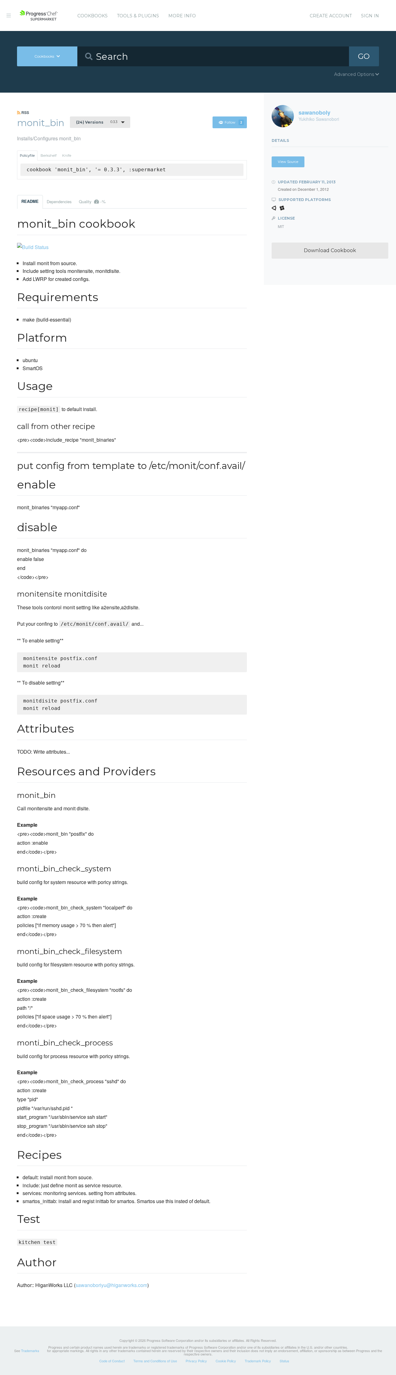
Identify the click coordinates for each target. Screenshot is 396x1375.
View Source (288, 162)
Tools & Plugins (138, 16)
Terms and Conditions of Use (155, 1360)
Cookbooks (92, 16)
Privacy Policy (196, 1360)
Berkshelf (49, 155)
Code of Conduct (112, 1360)
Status (284, 1360)
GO (364, 56)
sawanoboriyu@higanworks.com (111, 1285)
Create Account (331, 16)
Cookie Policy (226, 1360)
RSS (24, 112)
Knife (66, 155)
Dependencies (59, 201)
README (30, 201)
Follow (233, 122)
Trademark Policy (258, 1360)
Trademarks (30, 1350)
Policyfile (27, 155)
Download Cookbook (330, 250)
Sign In (370, 16)
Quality (92, 201)
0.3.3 (96, 122)
